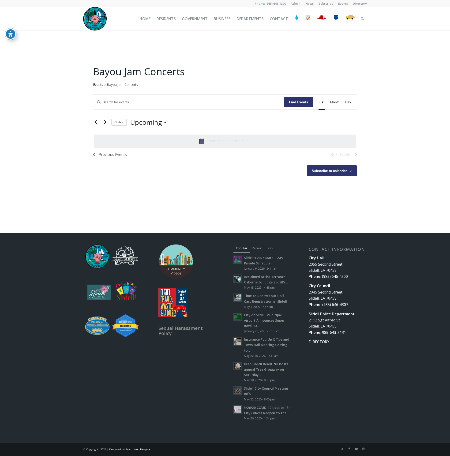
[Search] (362, 18)
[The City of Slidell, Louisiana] (95, 18)
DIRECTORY (319, 341)
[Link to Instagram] (363, 448)
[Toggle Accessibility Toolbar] (10, 34)
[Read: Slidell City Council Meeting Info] (237, 390)
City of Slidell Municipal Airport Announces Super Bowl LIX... (264, 320)
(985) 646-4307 (335, 304)
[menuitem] (295, 3)
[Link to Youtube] (356, 448)
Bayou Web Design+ (137, 449)
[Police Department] (336, 18)
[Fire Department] (321, 18)
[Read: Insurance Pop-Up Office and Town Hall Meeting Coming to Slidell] (237, 341)
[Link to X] (342, 448)
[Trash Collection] (350, 18)
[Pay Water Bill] (296, 18)
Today (119, 122)
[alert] (225, 141)
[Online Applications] (308, 18)
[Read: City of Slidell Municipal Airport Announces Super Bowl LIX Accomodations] (237, 317)
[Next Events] (105, 122)
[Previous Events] (96, 122)
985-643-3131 (334, 332)
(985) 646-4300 (276, 3)
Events (98, 84)
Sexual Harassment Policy (180, 330)
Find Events (298, 102)
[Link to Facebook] (349, 448)
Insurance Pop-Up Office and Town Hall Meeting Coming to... (266, 344)
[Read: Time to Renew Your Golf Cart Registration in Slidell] (237, 298)
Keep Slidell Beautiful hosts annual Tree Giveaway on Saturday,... (266, 369)
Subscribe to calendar (329, 170)
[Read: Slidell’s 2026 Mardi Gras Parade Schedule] (237, 260)
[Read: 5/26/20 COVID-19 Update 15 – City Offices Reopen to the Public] (237, 409)
